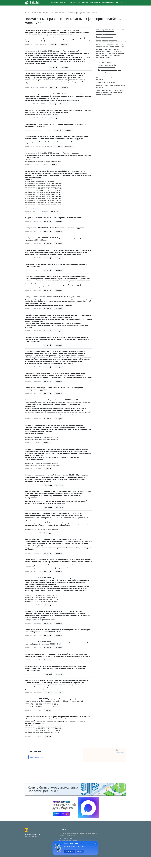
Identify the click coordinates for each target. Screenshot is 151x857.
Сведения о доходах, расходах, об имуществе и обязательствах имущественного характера (110, 46)
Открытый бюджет (74, 2)
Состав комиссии (103, 75)
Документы (63, 2)
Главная (27, 13)
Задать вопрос (69, 851)
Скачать (52, 44)
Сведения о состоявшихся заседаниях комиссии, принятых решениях (109, 71)
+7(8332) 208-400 (66, 838)
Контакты (63, 829)
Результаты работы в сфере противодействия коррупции (110, 86)
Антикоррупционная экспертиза (106, 34)
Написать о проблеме (36, 757)
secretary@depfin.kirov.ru (69, 841)
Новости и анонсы (108, 2)
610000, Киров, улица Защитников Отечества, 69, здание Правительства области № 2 (78, 834)
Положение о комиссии (105, 62)
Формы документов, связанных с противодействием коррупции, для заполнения (111, 41)
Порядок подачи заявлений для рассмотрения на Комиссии (107, 66)
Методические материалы (104, 37)
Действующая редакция (32, 208)
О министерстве (53, 2)
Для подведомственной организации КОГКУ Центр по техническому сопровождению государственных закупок (110, 92)
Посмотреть (64, 44)
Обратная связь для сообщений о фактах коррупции (109, 79)
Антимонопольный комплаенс (105, 83)
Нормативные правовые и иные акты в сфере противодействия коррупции (110, 30)
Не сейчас (80, 851)
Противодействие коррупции (91, 2)
